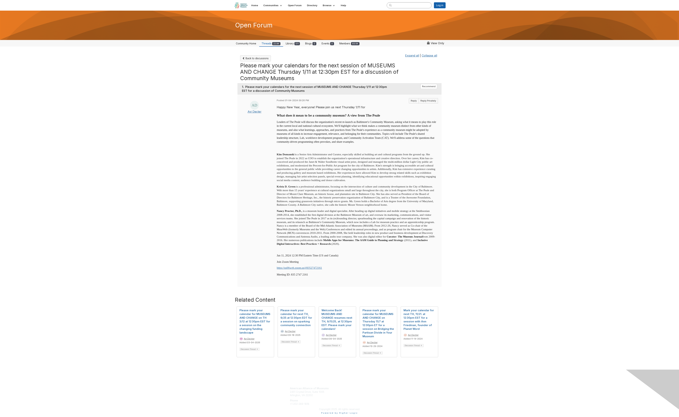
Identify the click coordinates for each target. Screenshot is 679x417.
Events (327, 43)
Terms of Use (400, 391)
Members (348, 43)
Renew (345, 391)
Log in (439, 5)
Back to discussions (257, 58)
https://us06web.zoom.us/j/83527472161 (299, 267)
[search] (390, 5)
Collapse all (429, 55)
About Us (397, 388)
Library (292, 43)
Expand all (412, 55)
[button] (273, 5)
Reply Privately (428, 100)
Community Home (246, 43)
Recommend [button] (429, 86)
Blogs (310, 43)
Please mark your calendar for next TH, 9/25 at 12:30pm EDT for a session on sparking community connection (296, 318)
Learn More (347, 395)
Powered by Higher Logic (339, 413)
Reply (414, 100)
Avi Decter (255, 111)
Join (343, 388)
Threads (270, 43)
